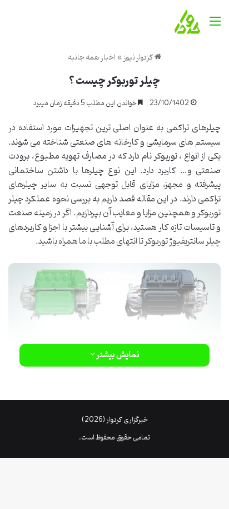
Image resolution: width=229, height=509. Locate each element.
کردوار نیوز (139, 57)
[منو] (215, 25)
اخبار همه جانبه (92, 57)
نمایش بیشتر (117, 355)
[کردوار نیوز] (187, 22)
